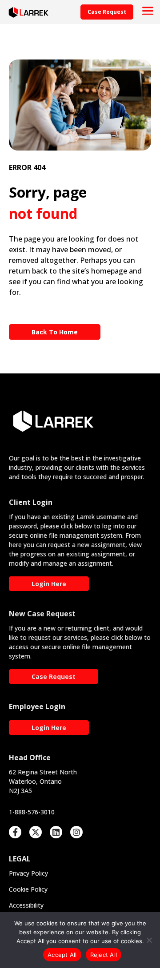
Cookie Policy (28, 889)
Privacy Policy (28, 873)
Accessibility (26, 905)
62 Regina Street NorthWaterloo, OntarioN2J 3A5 (43, 781)
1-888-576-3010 (32, 812)
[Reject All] (148, 940)
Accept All (62, 954)
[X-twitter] (36, 832)
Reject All (103, 954)
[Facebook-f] (15, 832)
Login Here (49, 583)
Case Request (54, 676)
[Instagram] (76, 832)
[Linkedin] (56, 832)
